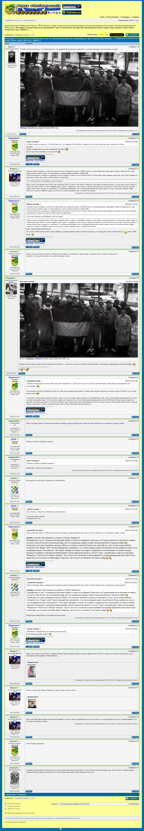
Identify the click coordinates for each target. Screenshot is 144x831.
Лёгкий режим (68, 818)
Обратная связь (10, 818)
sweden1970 (134, 470)
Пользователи (113, 17)
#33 (137, 526)
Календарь (126, 17)
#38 (137, 717)
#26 (138, 278)
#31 (137, 478)
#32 (137, 505)
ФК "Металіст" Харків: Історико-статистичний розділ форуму (62, 26)
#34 (137, 575)
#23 (137, 168)
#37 (137, 687)
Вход (19, 20)
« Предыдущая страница (21, 35)
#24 (137, 200)
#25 (137, 251)
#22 (137, 138)
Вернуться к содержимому (56, 818)
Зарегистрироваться (29, 20)
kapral (136, 130)
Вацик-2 (135, 193)
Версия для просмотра (13, 803)
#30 (137, 457)
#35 (137, 625)
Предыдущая (11, 794)
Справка (136, 17)
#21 (138, 46)
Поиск (102, 17)
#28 (137, 421)
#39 (137, 741)
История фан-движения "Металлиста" (100, 26)
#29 (137, 439)
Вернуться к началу (41, 818)
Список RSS (76, 818)
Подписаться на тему (13, 808)
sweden (135, 617)
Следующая (21, 794)
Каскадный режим (121, 38)
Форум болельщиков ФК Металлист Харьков (20, 26)
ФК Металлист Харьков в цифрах (25, 818)
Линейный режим (133, 38)
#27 (137, 377)
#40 (137, 767)
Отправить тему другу (13, 806)
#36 (137, 651)
